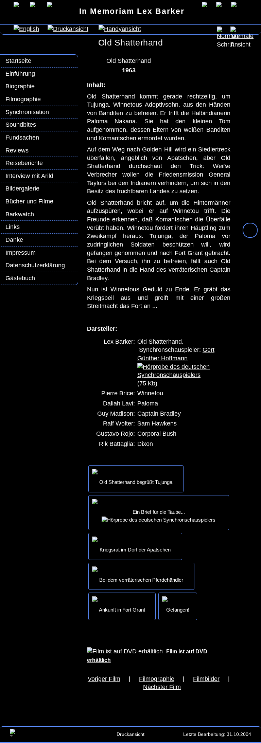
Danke (14, 239)
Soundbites (20, 124)
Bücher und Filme (29, 201)
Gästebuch (20, 278)
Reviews (17, 150)
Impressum (20, 252)
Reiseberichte (24, 163)
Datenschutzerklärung (35, 265)
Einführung (20, 73)
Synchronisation (27, 112)
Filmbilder (206, 678)
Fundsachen (22, 137)
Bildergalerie (22, 188)
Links (12, 226)
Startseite (18, 60)
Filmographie (23, 99)
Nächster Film (162, 687)
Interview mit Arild (29, 176)
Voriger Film (104, 678)
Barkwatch (19, 214)
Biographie (20, 86)
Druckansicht (130, 734)
